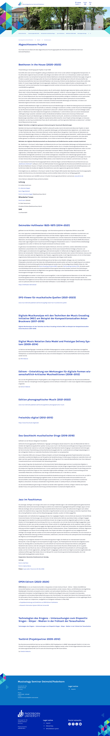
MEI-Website (24, 358)
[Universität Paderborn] (55, 713)
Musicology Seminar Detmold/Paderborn (33, 4)
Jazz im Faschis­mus (60, 33)
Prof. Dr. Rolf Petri (23, 563)
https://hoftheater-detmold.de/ (27, 284)
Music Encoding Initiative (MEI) (48, 266)
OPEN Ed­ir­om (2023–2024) (71, 33)
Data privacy (49, 726)
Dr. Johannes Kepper (24, 188)
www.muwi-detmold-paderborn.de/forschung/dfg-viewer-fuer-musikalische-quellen (43, 302)
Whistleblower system (52, 728)
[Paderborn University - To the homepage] (20, 3)
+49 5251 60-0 (21, 728)
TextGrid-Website (26, 651)
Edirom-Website (25, 387)
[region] (52, 33)
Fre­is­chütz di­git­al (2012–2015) (33, 33)
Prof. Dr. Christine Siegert (26, 194)
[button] (78, 3)
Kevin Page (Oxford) (24, 191)
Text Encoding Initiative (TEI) (71, 266)
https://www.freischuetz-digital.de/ (29, 423)
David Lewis (22, 200)
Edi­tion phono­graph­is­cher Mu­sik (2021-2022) (19, 33)
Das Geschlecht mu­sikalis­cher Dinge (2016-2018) (48, 33)
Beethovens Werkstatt (25, 164)
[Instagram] (69, 724)
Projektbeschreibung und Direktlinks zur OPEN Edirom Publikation (39, 602)
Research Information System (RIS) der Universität (34, 605)
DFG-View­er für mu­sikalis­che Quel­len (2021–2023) (47, 297)
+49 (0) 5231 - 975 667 (23, 694)
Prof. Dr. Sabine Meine (25, 566)
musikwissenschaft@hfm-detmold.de (28, 697)
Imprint (73, 689)
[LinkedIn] (76, 724)
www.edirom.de (78, 176)
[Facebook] (73, 724)
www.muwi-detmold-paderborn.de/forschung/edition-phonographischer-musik (41, 405)
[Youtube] (80, 724)
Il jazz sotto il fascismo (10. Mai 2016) (33, 569)
